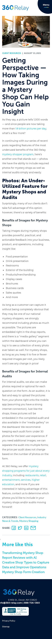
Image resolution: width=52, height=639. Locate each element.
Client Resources (11, 53)
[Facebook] (14, 528)
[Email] (33, 528)
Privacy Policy (8, 620)
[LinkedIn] (26, 528)
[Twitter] (20, 528)
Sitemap (6, 626)
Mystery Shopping (28, 520)
